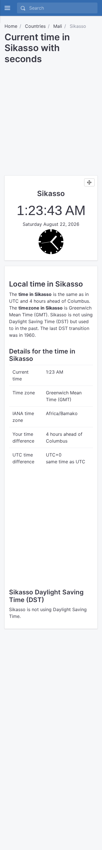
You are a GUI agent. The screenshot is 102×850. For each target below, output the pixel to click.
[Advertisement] (51, 118)
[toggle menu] (7, 8)
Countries (35, 26)
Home (11, 26)
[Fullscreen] (89, 182)
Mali (57, 26)
